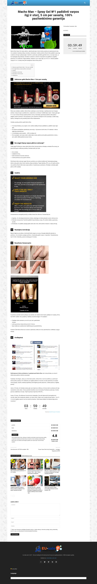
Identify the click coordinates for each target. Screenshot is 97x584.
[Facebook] (40, 562)
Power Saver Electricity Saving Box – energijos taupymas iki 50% (49, 450)
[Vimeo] (48, 562)
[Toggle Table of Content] (31, 65)
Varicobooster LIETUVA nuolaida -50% (20, 449)
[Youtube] (56, 562)
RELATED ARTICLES (15, 455)
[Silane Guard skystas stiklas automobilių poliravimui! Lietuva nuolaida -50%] (52, 480)
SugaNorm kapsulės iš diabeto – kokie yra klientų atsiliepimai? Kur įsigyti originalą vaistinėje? (18, 489)
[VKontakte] (52, 562)
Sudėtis (14, 70)
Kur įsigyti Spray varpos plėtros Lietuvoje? (21, 68)
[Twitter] (44, 562)
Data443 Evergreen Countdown (54, 411)
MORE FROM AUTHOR (27, 455)
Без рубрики (13, 468)
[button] (84, 3)
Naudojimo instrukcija (17, 72)
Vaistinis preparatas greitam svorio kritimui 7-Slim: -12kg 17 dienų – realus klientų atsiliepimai (35, 472)
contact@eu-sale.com (51, 558)
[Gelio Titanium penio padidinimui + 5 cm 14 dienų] (18, 464)
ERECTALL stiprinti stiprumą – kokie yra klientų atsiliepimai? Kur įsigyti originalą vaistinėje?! (52, 472)
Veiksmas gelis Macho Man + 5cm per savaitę (22, 67)
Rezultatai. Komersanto (17, 73)
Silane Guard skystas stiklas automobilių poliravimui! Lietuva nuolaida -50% (51, 489)
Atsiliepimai (14, 75)
